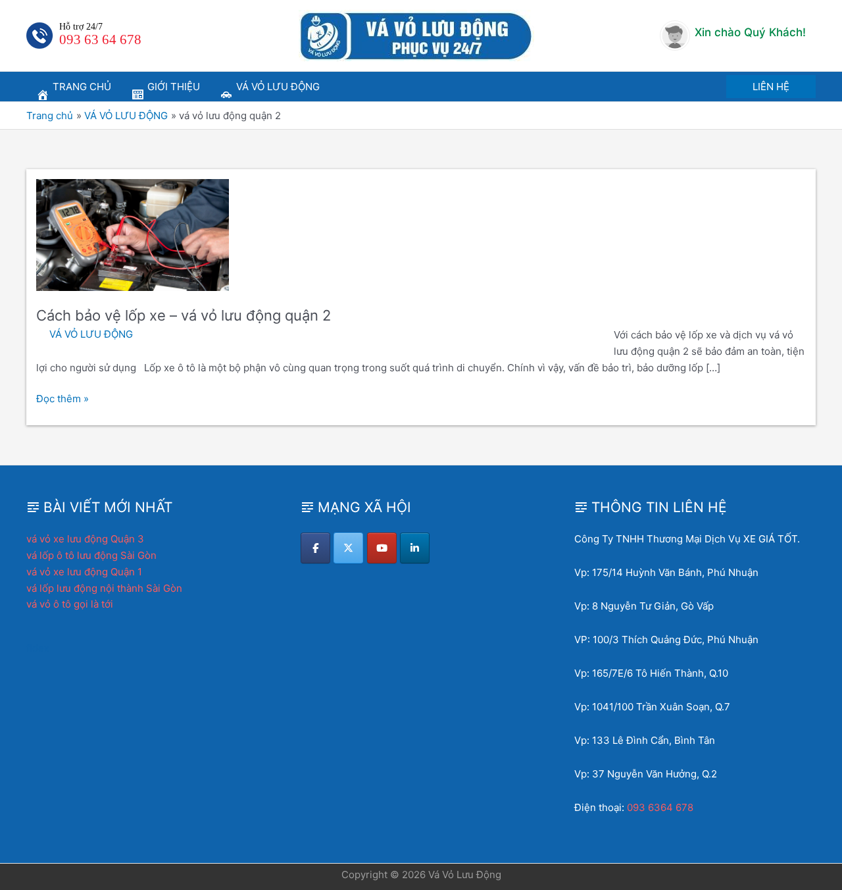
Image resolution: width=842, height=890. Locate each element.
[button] (771, 86)
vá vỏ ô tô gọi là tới (69, 604)
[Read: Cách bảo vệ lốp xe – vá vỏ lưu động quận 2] (132, 234)
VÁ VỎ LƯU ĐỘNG (91, 334)
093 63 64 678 (100, 39)
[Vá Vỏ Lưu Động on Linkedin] (415, 548)
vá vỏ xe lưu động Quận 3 (85, 539)
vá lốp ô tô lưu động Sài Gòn (91, 555)
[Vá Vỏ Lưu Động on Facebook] (315, 548)
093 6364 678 (660, 807)
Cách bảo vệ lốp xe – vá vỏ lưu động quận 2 (183, 315)
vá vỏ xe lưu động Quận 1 (84, 571)
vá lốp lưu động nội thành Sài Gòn (104, 588)
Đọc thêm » (62, 399)
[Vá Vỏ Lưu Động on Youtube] (382, 548)
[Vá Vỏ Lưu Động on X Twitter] (348, 548)
